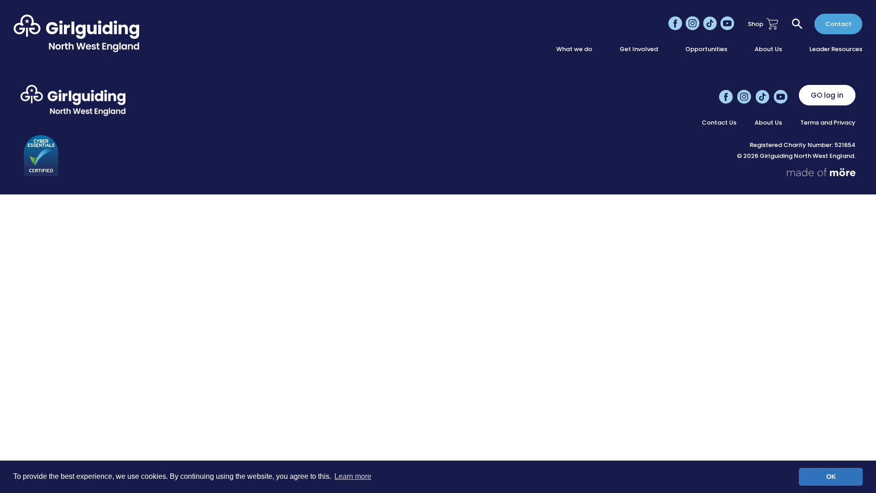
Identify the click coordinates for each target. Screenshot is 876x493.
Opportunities (706, 49)
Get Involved (639, 49)
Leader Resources (835, 49)
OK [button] (831, 476)
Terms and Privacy (827, 122)
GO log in (827, 95)
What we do (574, 49)
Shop (755, 24)
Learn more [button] (352, 476)
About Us (768, 49)
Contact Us (719, 122)
